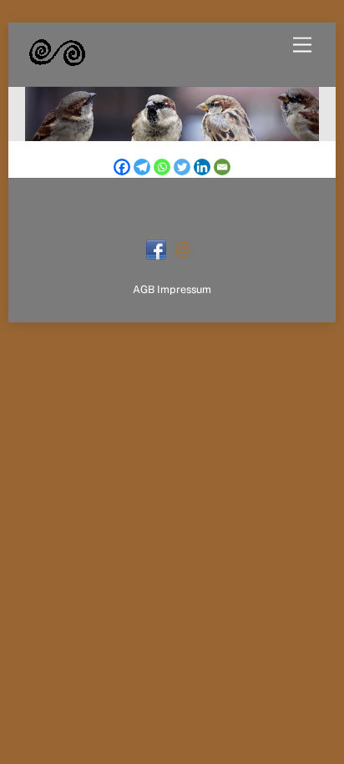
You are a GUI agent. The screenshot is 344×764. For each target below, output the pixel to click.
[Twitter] (182, 167)
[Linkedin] (202, 167)
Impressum (184, 289)
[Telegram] (142, 167)
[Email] (222, 167)
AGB (143, 289)
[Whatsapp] (162, 167)
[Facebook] (122, 167)
